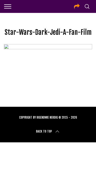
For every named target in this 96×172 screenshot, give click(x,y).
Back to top (44, 131)
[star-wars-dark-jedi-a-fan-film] (48, 47)
